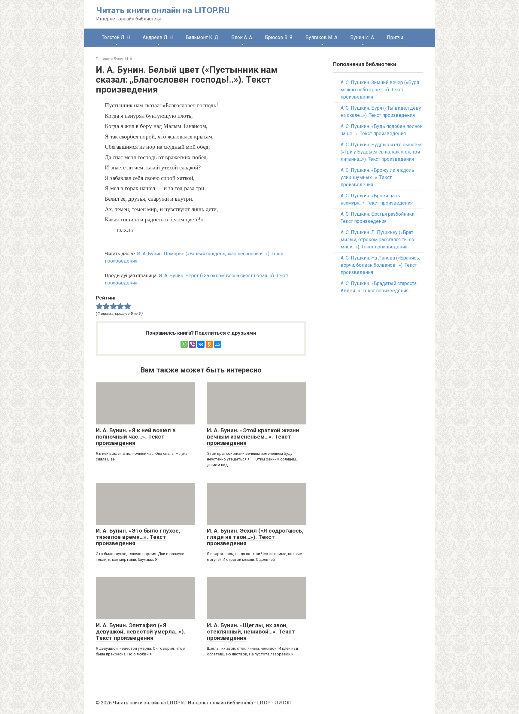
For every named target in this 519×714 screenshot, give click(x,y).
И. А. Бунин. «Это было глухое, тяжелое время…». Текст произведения (138, 537)
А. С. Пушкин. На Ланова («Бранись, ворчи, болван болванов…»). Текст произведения (380, 265)
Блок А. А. (242, 37)
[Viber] (192, 344)
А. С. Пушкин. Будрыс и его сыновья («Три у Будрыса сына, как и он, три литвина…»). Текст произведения (382, 152)
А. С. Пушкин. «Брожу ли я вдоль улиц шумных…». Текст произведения (377, 177)
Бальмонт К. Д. (202, 37)
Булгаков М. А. (321, 37)
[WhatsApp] (184, 344)
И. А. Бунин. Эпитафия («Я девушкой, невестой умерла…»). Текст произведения (140, 631)
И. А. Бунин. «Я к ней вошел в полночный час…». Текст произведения (136, 436)
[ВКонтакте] (201, 344)
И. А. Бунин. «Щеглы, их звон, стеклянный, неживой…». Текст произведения (251, 631)
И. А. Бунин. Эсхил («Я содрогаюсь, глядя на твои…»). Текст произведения (255, 537)
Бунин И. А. (362, 37)
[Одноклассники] (209, 344)
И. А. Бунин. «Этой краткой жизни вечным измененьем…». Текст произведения (253, 436)
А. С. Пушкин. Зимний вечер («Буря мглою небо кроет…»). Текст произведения (380, 90)
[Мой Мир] (217, 344)
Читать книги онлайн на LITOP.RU (163, 10)
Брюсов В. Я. (279, 37)
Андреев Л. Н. (158, 37)
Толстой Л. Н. (116, 37)
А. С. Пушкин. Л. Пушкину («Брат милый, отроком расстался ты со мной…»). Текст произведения (377, 239)
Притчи (395, 37)
